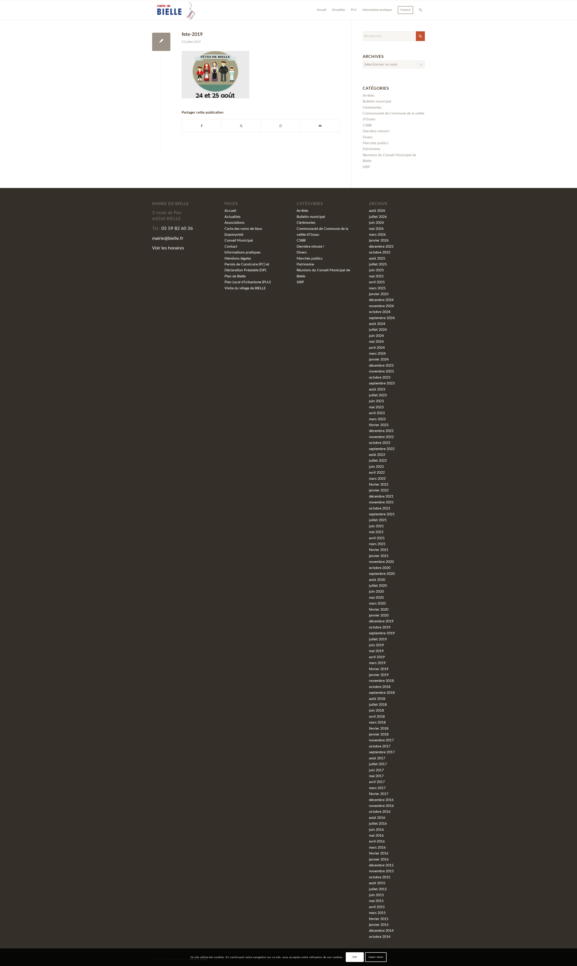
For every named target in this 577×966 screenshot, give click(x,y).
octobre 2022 (379, 443)
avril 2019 (377, 657)
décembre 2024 (381, 300)
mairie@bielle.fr (167, 238)
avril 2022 (377, 472)
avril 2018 (377, 716)
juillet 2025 (378, 264)
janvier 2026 (379, 240)
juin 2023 (376, 401)
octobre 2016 (379, 811)
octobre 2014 (379, 937)
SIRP (366, 167)
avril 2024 (377, 347)
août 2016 (377, 818)
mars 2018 (377, 722)
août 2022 (377, 455)
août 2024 (377, 324)
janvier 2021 (379, 556)
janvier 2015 (379, 925)
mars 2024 (377, 353)
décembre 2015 (381, 865)
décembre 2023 (381, 365)
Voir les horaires (168, 248)
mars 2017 (377, 788)
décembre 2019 (381, 621)
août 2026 (377, 210)
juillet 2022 (378, 460)
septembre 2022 (382, 449)
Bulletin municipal (377, 101)
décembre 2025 (381, 246)
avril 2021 (377, 538)
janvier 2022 (379, 490)
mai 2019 (376, 651)
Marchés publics (376, 143)
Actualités (232, 217)
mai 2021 (376, 532)
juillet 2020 (378, 585)
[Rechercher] (420, 10)
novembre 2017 (381, 740)
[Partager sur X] (241, 125)
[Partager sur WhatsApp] (280, 125)
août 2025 (377, 258)
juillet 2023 (378, 395)
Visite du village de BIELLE (245, 288)
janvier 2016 (379, 859)
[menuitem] (321, 10)
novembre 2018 (381, 681)
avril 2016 (377, 841)
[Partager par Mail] (320, 125)
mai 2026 (376, 229)
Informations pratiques (242, 252)
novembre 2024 (381, 306)
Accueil (230, 210)
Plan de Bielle (235, 276)
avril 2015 (377, 907)
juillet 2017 (378, 764)
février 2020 (378, 609)
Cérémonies (372, 107)
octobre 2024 (379, 312)
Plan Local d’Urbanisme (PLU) (247, 282)
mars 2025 (377, 288)
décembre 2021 (381, 496)
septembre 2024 (382, 318)
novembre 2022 (381, 437)
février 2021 (378, 550)
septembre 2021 (382, 514)
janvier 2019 (379, 675)
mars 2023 (377, 419)
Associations (234, 222)
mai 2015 (376, 901)
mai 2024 (376, 341)
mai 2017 (376, 776)
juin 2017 (376, 770)
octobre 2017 (379, 746)
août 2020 (377, 580)
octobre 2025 (379, 252)
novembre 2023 (381, 371)
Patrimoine (371, 149)
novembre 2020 (381, 562)
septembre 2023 (382, 383)
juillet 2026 (378, 217)
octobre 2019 (379, 627)
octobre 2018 (379, 687)
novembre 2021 (381, 502)
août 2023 (377, 389)
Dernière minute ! (376, 131)
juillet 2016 (378, 823)
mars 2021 (377, 544)
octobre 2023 (379, 377)
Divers (368, 137)
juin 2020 (376, 591)
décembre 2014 (381, 930)
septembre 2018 (382, 692)
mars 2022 (377, 478)
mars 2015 (377, 913)
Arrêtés (368, 95)
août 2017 (377, 758)
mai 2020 (376, 597)
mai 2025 (376, 276)
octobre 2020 (379, 568)
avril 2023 (377, 413)
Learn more (376, 957)
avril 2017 (377, 782)
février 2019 (378, 669)
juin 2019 (376, 645)
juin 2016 (376, 829)
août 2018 (377, 699)
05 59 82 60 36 (177, 228)
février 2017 (378, 794)
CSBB (367, 125)
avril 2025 (377, 282)
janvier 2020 (379, 615)
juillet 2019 (378, 639)
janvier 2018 (379, 734)
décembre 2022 (381, 431)
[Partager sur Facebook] (201, 125)
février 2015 (378, 919)
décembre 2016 (381, 800)
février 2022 (378, 484)
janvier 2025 (379, 294)
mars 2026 (377, 234)
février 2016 (378, 853)
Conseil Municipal (238, 240)
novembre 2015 (381, 871)
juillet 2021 (378, 520)
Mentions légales (237, 258)
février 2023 (378, 425)
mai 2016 (376, 835)
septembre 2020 (382, 573)
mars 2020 (377, 603)
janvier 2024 (379, 359)
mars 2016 (377, 847)
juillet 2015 (378, 889)
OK (355, 957)
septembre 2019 (382, 633)
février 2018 (378, 728)
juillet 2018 (378, 704)
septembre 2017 (382, 752)
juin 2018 (376, 710)
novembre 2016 (381, 806)
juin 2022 (376, 466)
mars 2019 (377, 663)
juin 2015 (376, 895)
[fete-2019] (161, 42)
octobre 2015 (379, 877)
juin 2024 (376, 336)
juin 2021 (376, 526)
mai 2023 (376, 407)
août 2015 (377, 883)
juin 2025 (376, 270)
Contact (230, 246)
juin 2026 (376, 222)
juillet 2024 (378, 329)
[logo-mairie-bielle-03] (173, 10)
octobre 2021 (379, 508)
